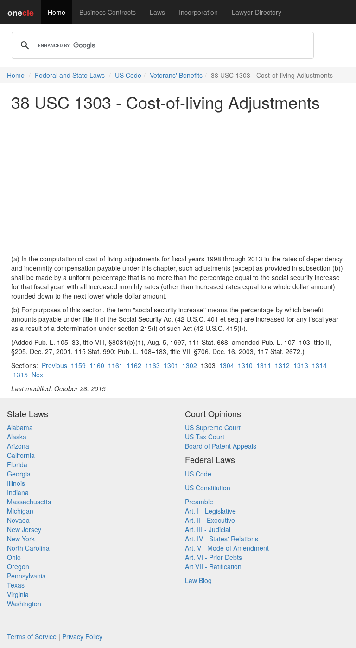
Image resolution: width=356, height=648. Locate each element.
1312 (282, 365)
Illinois (16, 483)
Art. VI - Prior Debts (213, 557)
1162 (134, 365)
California (21, 455)
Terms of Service (32, 636)
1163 (152, 365)
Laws (157, 12)
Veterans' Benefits (176, 75)
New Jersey (24, 529)
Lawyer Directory (256, 12)
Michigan (20, 510)
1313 (300, 365)
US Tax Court (204, 436)
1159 (78, 365)
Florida (17, 464)
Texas (16, 585)
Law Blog (198, 580)
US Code (128, 75)
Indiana (18, 492)
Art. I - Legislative (210, 510)
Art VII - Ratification (213, 566)
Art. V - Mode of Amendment (227, 548)
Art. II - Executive (210, 520)
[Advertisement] (178, 183)
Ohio (14, 557)
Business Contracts (107, 12)
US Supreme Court (213, 427)
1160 (96, 365)
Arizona (18, 446)
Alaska (16, 436)
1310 (245, 365)
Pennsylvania (26, 575)
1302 (189, 365)
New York (21, 538)
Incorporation (198, 12)
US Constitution (207, 487)
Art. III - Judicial (207, 529)
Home (56, 12)
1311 (263, 365)
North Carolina (28, 548)
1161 (115, 365)
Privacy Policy (82, 636)
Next (38, 374)
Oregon (18, 566)
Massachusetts (29, 501)
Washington (24, 603)
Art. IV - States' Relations (221, 538)
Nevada (18, 520)
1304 (226, 365)
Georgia (19, 473)
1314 (319, 365)
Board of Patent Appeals (220, 446)
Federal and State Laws (70, 75)
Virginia (18, 594)
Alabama (20, 427)
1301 (171, 365)
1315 (20, 374)
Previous (54, 365)
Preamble (199, 501)
